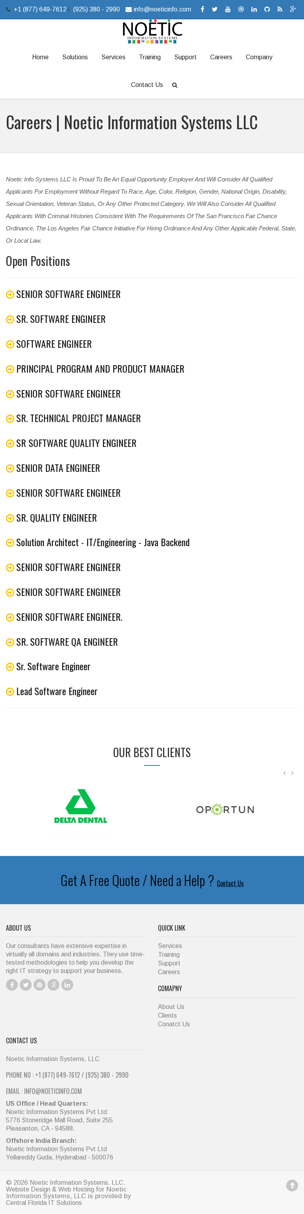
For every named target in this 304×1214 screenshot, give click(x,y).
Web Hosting (76, 1189)
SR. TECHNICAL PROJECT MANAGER (78, 418)
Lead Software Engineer (57, 691)
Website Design (29, 1189)
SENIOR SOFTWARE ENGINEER (68, 294)
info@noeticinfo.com (162, 9)
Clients (167, 1015)
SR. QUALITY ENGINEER (56, 517)
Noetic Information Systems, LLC (76, 1182)
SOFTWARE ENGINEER (54, 343)
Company (259, 57)
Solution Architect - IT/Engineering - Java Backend (103, 542)
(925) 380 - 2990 (96, 9)
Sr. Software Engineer (53, 666)
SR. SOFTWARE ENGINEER (61, 318)
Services (113, 57)
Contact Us (147, 84)
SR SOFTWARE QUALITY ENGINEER (76, 442)
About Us (171, 1006)
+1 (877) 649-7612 (41, 9)
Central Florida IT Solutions (44, 1202)
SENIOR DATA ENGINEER (58, 467)
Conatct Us (174, 1024)
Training (150, 57)
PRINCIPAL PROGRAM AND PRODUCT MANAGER (100, 368)
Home (40, 57)
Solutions (75, 57)
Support (185, 57)
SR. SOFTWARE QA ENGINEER (67, 641)
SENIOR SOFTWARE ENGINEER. (69, 616)
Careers (221, 57)
